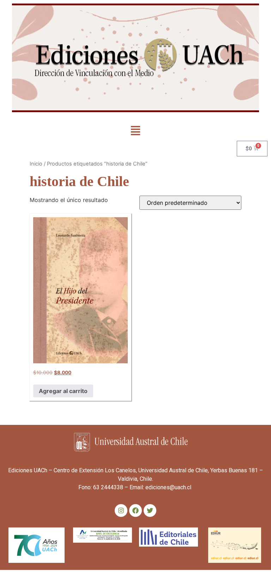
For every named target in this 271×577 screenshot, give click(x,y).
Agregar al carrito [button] (63, 390)
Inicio (36, 164)
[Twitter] (150, 510)
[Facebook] (135, 510)
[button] (136, 131)
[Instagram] (121, 510)
